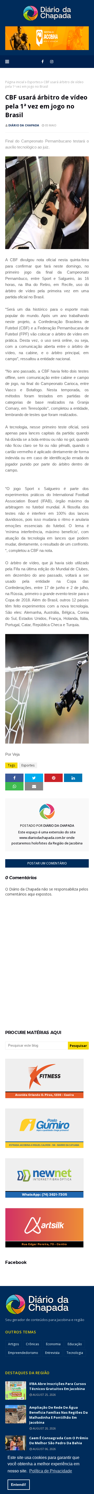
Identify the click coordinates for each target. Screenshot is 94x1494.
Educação (75, 1344)
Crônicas (32, 1344)
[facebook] (42, 61)
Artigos (13, 1344)
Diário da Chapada (23, 125)
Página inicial (14, 82)
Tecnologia (75, 1352)
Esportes (33, 82)
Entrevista (52, 1352)
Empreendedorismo (23, 1352)
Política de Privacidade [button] (50, 1471)
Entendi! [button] (18, 1484)
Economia (53, 1344)
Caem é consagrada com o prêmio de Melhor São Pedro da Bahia (58, 1440)
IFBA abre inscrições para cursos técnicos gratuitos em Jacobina (57, 1386)
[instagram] (52, 61)
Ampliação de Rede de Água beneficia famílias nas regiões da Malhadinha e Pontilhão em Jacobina (58, 1415)
